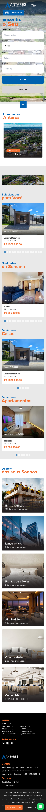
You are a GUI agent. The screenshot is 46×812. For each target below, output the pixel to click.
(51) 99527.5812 (32, 758)
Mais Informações (33, 807)
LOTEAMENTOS (16, 13)
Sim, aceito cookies (14, 807)
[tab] (5, 242)
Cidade (5, 40)
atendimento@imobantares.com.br (19, 761)
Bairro (4, 52)
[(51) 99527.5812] (40, 806)
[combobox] (22, 35)
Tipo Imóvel (6, 29)
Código (5, 63)
